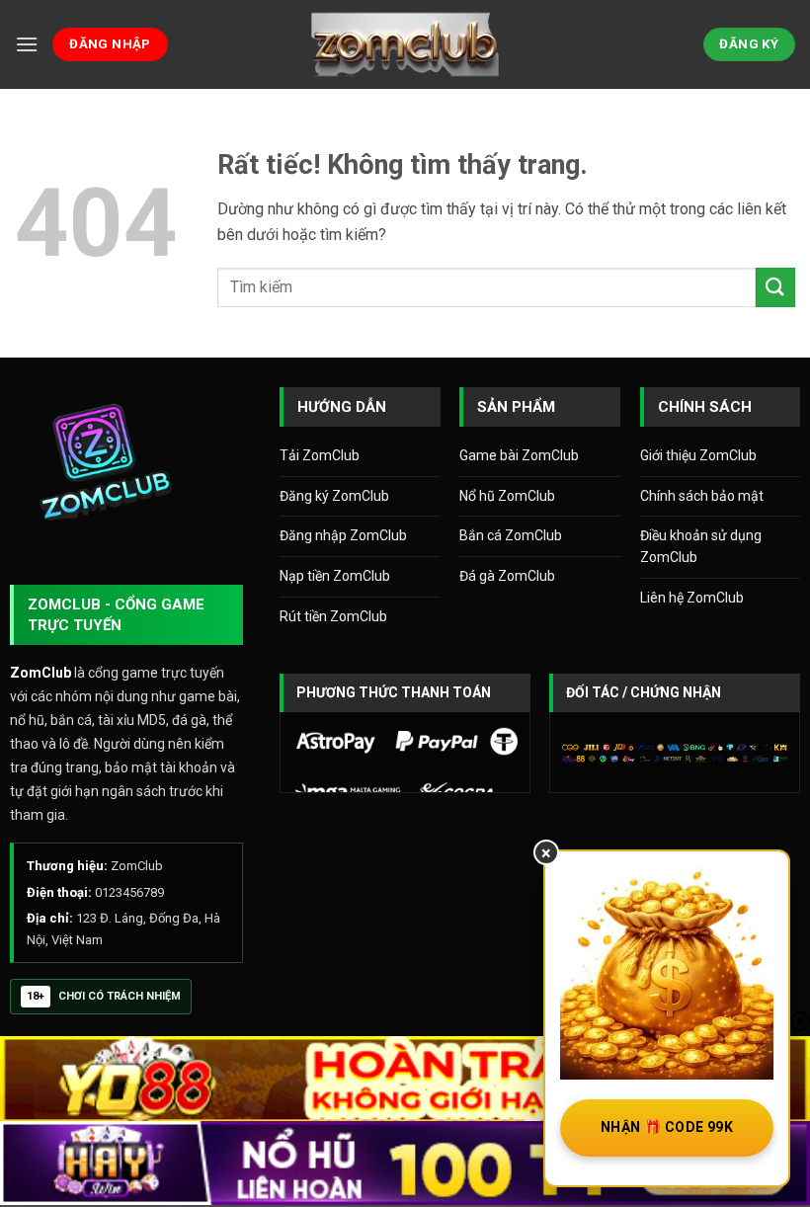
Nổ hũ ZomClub (507, 496)
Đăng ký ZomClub (334, 496)
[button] (27, 44)
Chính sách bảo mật (702, 496)
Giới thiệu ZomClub (698, 455)
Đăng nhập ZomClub (343, 535)
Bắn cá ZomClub (510, 535)
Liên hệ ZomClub (692, 597)
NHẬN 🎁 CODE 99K (667, 1127)
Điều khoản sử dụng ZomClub (701, 546)
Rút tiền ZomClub (333, 616)
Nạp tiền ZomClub (335, 576)
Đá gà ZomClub (507, 576)
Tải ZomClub (320, 455)
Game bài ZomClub (519, 455)
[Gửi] (775, 287)
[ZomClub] (405, 44)
